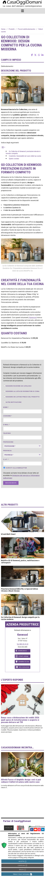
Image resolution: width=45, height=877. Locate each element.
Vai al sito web (22, 647)
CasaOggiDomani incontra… (17, 747)
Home (3, 29)
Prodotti (12, 29)
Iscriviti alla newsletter (16, 468)
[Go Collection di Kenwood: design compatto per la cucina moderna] (22, 604)
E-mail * (6, 424)
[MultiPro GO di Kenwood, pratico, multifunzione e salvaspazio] (22, 547)
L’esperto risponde (12, 679)
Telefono (7, 433)
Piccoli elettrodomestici (26, 29)
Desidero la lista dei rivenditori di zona (22, 391)
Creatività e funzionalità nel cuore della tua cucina (25, 156)
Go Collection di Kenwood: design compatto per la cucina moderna (20, 618)
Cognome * (7, 416)
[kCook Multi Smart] (22, 521)
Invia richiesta (10, 483)
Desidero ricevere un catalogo (18, 386)
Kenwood (33, 317)
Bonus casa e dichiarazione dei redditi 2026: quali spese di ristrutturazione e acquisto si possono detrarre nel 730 (20, 719)
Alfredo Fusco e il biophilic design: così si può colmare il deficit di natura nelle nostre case (21, 780)
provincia (7, 450)
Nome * (6, 407)
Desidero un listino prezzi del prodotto (22, 397)
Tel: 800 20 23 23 (22, 644)
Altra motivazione (13, 402)
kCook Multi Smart (8, 534)
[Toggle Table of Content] (3, 147)
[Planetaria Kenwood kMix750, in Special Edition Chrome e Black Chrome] (22, 576)
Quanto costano (14, 159)
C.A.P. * (6, 459)
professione (8, 442)
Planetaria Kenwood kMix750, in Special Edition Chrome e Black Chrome (19, 590)
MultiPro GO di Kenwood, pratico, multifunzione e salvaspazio (20, 561)
